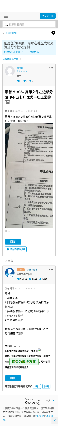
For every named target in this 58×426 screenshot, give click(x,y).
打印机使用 (11, 32)
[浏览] (5, 16)
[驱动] (20, 59)
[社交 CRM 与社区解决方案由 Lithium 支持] (32, 401)
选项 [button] (53, 33)
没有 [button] (46, 386)
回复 (13, 241)
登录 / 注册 (47, 15)
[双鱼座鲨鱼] (10, 273)
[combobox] (29, 24)
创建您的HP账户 (13, 52)
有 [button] (36, 386)
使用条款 (39, 416)
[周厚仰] (10, 71)
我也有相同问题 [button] (16, 249)
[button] (51, 67)
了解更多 (34, 52)
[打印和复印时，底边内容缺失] (24, 59)
